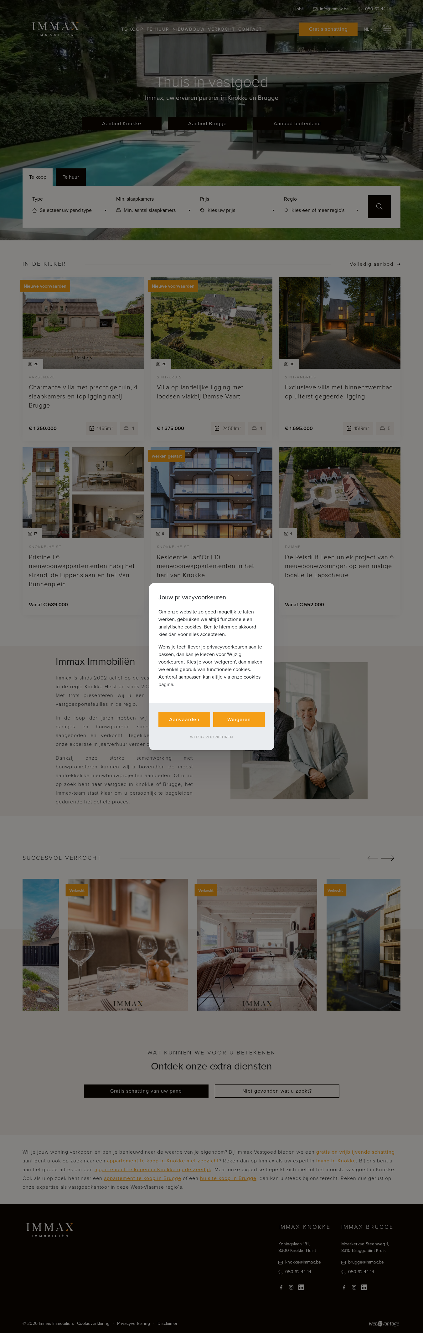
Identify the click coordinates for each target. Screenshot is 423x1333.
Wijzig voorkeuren (211, 737)
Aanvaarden (184, 719)
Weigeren (239, 719)
